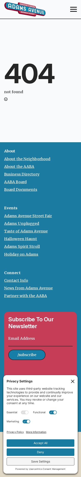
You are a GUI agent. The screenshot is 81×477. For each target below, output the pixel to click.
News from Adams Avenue (28, 288)
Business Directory (21, 174)
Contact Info (16, 280)
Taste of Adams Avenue (26, 231)
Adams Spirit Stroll (22, 246)
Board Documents (20, 189)
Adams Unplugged (21, 223)
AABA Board (15, 181)
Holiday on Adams (21, 254)
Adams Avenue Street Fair (28, 215)
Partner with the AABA (25, 295)
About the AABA (19, 166)
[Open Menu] (73, 9)
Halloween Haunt (20, 238)
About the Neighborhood (27, 159)
